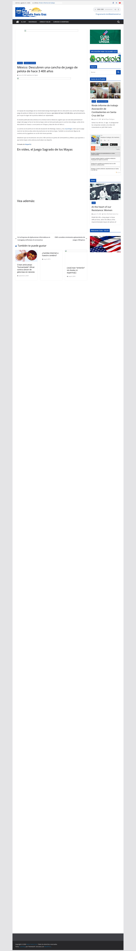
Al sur (23, 22)
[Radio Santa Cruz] (17, 22)
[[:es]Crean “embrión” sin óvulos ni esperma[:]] (76, 251)
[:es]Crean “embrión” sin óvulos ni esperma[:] (76, 270)
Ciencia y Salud (45, 22)
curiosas (20, 63)
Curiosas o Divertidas (61, 22)
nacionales (33, 22)
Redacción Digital (33, 75)
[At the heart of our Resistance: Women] (105, 192)
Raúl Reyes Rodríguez (109, 119)
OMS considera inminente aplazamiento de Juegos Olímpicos (70, 238)
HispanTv (28, 144)
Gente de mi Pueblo (102, 101)
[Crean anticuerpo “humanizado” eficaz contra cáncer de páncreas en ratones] (26, 251)
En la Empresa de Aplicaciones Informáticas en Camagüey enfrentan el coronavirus (33, 238)
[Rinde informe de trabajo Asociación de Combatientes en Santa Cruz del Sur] (105, 90)
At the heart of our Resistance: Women (102, 208)
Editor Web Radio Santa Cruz (111, 214)
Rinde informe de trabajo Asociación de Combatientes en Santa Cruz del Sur (105, 110)
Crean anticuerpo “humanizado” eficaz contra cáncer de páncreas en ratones (26, 268)
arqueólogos (68, 129)
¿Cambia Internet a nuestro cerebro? (50, 254)
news (93, 202)
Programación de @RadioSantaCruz (108, 14)
